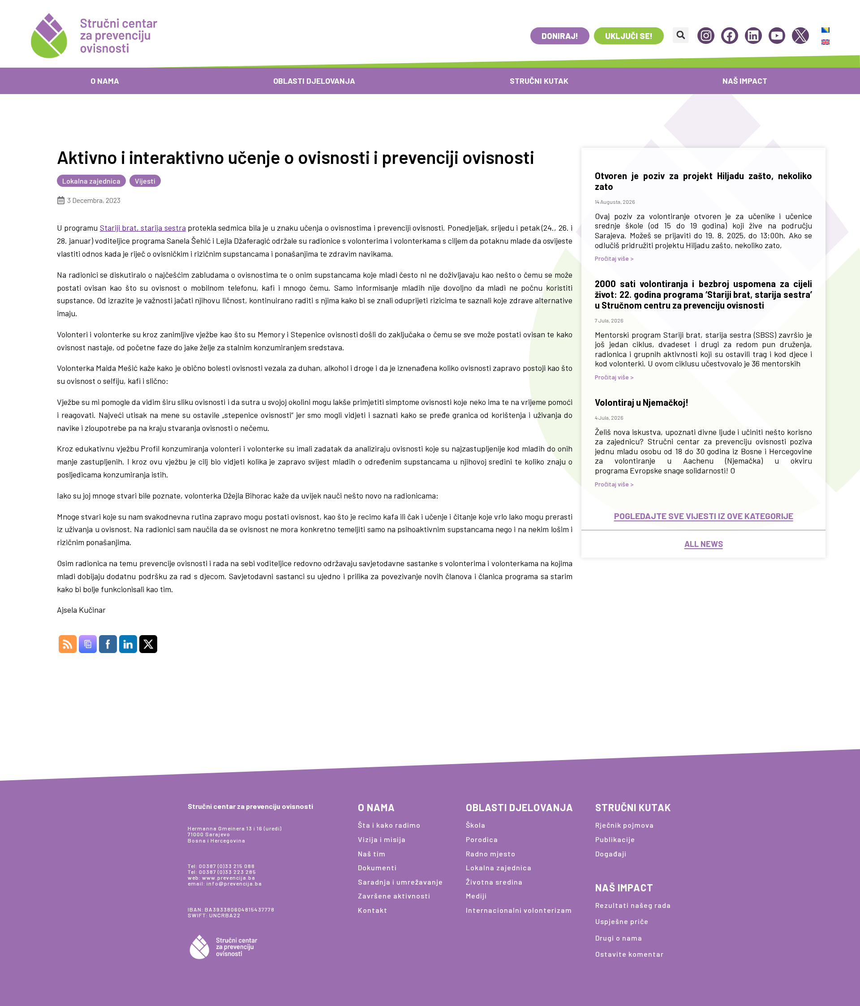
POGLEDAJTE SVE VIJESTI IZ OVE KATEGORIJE (703, 516)
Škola (476, 825)
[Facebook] (729, 35)
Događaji (611, 853)
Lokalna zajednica (91, 180)
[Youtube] (777, 35)
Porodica (482, 839)
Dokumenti (377, 867)
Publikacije (615, 839)
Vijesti (145, 180)
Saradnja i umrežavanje (400, 881)
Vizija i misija (382, 839)
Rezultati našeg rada (633, 905)
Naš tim (372, 853)
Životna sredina (494, 881)
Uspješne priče (622, 921)
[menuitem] (825, 30)
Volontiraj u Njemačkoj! (641, 402)
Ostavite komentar (629, 954)
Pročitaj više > (614, 258)
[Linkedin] (753, 35)
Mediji (476, 895)
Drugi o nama (618, 937)
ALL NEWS (703, 544)
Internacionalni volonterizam (519, 910)
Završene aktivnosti (394, 895)
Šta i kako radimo (389, 825)
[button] (680, 35)
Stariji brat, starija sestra (143, 227)
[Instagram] (705, 35)
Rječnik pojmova (624, 825)
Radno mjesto (491, 853)
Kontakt (372, 910)
